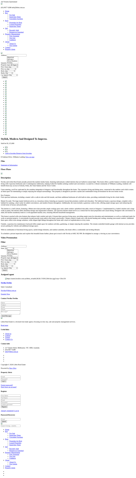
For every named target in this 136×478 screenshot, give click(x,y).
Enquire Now (5, 294)
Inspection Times (15, 17)
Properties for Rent (15, 22)
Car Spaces (4, 75)
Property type (5, 65)
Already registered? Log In (10, 411)
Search (5, 77)
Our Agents (13, 45)
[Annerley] (12, 63)
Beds (2, 71)
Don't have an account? (9, 387)
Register (4, 407)
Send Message (6, 316)
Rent (6, 21)
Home (7, 11)
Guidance (12, 40)
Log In (4, 381)
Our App (12, 38)
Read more (4, 325)
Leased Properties (15, 24)
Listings (7, 335)
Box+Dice (12, 368)
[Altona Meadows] (12, 61)
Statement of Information (9, 165)
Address (3, 55)
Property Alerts (10, 49)
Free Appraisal (14, 36)
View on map (29, 157)
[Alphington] (12, 59)
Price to (3, 69)
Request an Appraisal (16, 32)
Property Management (12, 34)
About (7, 42)
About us (8, 334)
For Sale (12, 15)
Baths (3, 73)
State (2, 248)
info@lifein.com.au (11, 352)
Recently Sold (14, 30)
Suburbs (3, 63)
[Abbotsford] (12, 57)
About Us (12, 44)
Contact (7, 47)
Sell (6, 28)
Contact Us (9, 339)
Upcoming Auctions (16, 19)
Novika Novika (6, 283)
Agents (7, 337)
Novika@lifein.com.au (8, 290)
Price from (4, 67)
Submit (4, 421)
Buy (6, 13)
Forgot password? (7, 385)
